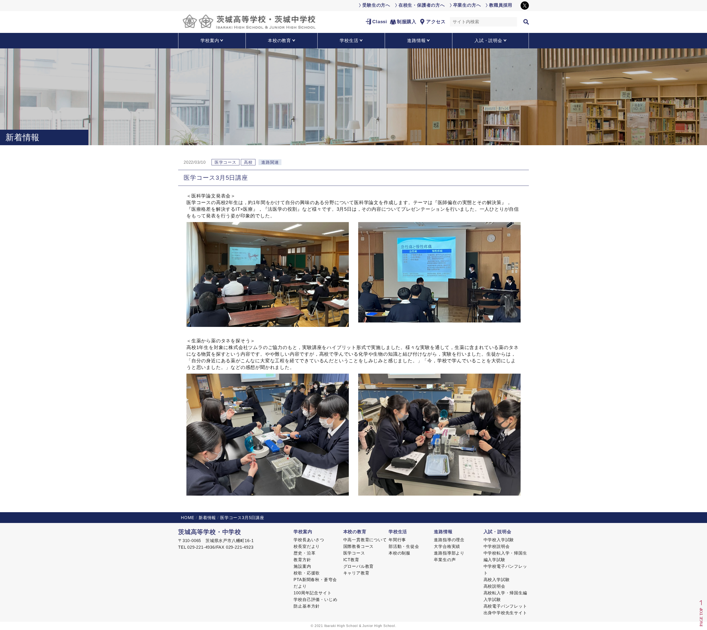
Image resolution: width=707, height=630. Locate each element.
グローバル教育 (358, 566)
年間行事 (397, 539)
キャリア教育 (356, 573)
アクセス (436, 21)
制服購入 (406, 21)
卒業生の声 (445, 559)
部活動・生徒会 (404, 546)
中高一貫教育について (365, 539)
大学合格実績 (447, 546)
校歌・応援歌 (307, 573)
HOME (187, 517)
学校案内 (303, 531)
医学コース (354, 553)
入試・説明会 (497, 531)
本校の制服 (399, 553)
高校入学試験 (497, 579)
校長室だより (307, 546)
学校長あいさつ (309, 539)
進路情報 (443, 531)
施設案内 (302, 566)
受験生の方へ (376, 5)
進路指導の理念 (449, 539)
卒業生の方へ (467, 5)
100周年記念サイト (312, 592)
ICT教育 (351, 559)
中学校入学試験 (499, 539)
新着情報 (207, 517)
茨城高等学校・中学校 (209, 532)
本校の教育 (354, 531)
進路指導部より (449, 553)
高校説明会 (494, 586)
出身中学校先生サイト (505, 612)
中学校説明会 (497, 546)
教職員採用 (500, 5)
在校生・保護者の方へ (422, 5)
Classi (379, 21)
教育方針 (302, 559)
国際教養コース (358, 546)
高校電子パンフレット (505, 606)
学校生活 (398, 531)
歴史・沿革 (304, 553)
